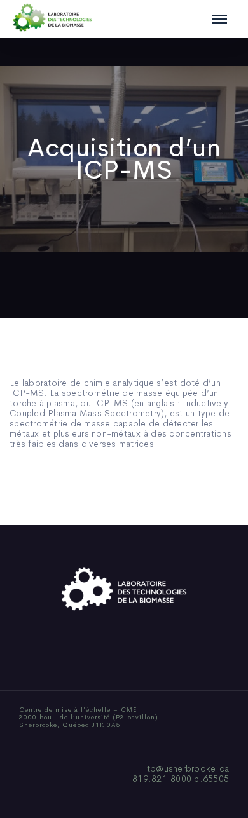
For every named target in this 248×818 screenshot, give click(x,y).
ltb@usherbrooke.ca (187, 768)
